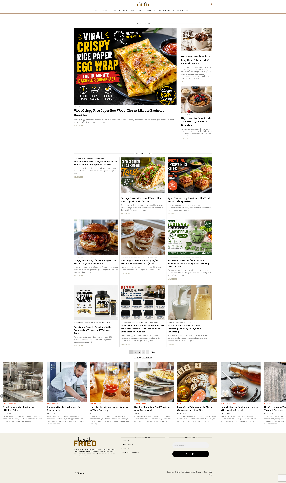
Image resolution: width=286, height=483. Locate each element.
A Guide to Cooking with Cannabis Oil (157, 408)
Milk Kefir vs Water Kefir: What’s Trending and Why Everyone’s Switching (185, 328)
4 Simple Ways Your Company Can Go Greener (27, 408)
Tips (108, 322)
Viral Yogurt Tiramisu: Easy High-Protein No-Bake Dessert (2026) (139, 262)
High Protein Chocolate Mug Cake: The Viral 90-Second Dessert (195, 60)
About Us (125, 440)
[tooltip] (75, 473)
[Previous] (2, 396)
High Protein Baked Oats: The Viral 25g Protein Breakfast (196, 121)
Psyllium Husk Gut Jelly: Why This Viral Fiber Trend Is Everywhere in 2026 (96, 163)
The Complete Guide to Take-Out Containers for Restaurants (113, 408)
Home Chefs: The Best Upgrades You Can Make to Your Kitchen (202, 408)
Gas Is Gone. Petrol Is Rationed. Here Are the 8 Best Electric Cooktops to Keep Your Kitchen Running (142, 328)
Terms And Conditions (130, 452)
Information (13, 403)
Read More (78, 126)
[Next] (284, 396)
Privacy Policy (127, 444)
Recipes (143, 195)
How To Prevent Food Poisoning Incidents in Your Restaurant (243, 408)
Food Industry (184, 257)
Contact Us (125, 448)
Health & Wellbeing (85, 158)
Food (76, 158)
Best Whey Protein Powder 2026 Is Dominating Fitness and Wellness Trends (92, 330)
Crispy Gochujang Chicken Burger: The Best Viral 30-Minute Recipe (95, 262)
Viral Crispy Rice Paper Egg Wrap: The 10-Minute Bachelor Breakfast (119, 112)
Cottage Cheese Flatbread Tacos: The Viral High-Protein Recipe (141, 200)
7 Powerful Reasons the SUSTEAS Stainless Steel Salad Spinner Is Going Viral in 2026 (188, 263)
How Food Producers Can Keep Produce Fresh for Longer (68, 408)
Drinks (76, 322)
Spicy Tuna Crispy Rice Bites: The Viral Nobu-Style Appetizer (189, 200)
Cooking (171, 257)
